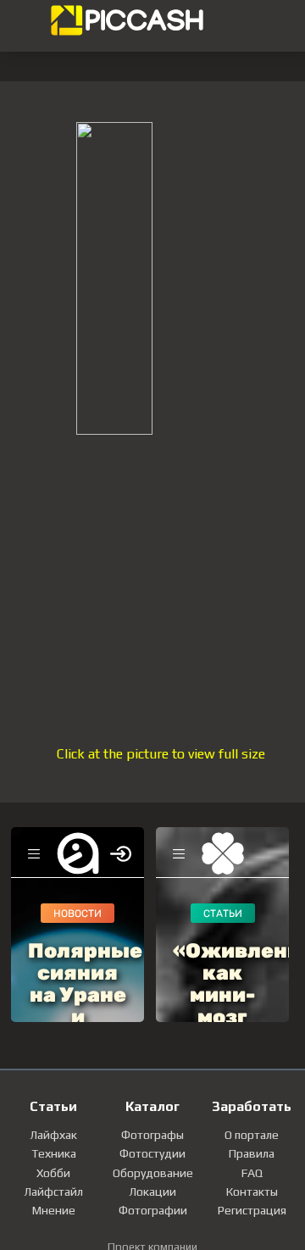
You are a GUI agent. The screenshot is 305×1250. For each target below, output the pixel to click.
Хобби (53, 1173)
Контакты (252, 1191)
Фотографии (153, 1210)
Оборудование (153, 1173)
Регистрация (252, 1210)
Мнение (53, 1210)
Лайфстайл (53, 1191)
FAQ (252, 1173)
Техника (53, 1153)
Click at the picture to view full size (161, 754)
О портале (252, 1135)
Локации (152, 1191)
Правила (251, 1153)
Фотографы (152, 1135)
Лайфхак (53, 1135)
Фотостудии (152, 1153)
